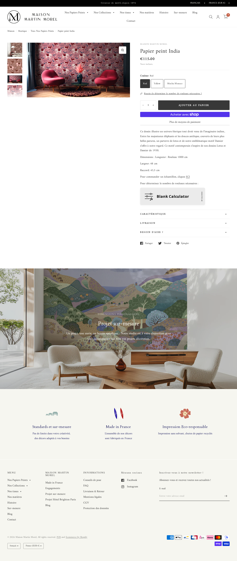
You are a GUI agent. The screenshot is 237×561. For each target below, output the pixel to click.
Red (145, 83)
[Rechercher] (210, 17)
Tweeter (167, 243)
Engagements (52, 488)
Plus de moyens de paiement (185, 122)
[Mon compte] (218, 17)
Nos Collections (102, 12)
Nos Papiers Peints (75, 12)
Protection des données (96, 508)
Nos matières (147, 12)
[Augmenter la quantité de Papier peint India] (153, 105)
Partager (149, 243)
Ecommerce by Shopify (76, 537)
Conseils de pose (92, 480)
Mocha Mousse (174, 83)
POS (59, 537)
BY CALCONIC (202, 196)
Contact (131, 21)
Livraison (147, 223)
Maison (10, 31)
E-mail (162, 488)
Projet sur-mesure (55, 494)
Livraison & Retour (93, 491)
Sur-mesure (180, 12)
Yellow (157, 83)
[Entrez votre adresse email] (226, 496)
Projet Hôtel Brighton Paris (60, 499)
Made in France (54, 482)
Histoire (163, 12)
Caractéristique (153, 214)
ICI (188, 176)
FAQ (85, 485)
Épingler (185, 243)
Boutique (22, 31)
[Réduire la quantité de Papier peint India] (143, 105)
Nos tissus (125, 12)
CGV (86, 502)
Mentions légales (92, 497)
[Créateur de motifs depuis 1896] (118, 3)
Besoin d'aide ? (151, 232)
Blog (194, 12)
